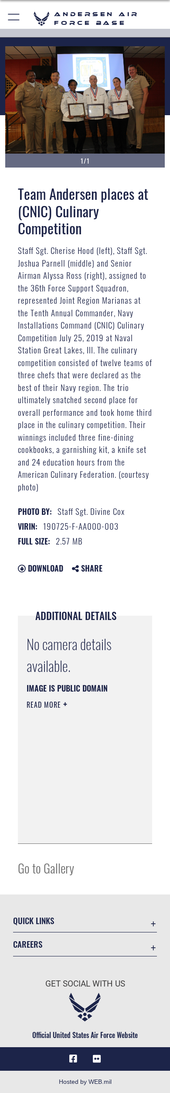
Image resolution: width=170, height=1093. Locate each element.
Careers (27, 944)
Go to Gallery (46, 867)
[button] (14, 18)
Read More (45, 704)
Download (44, 568)
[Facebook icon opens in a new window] (73, 1059)
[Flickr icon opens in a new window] (96, 1059)
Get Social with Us (85, 984)
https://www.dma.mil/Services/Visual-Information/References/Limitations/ (80, 827)
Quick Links (33, 920)
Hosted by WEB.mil (85, 1081)
